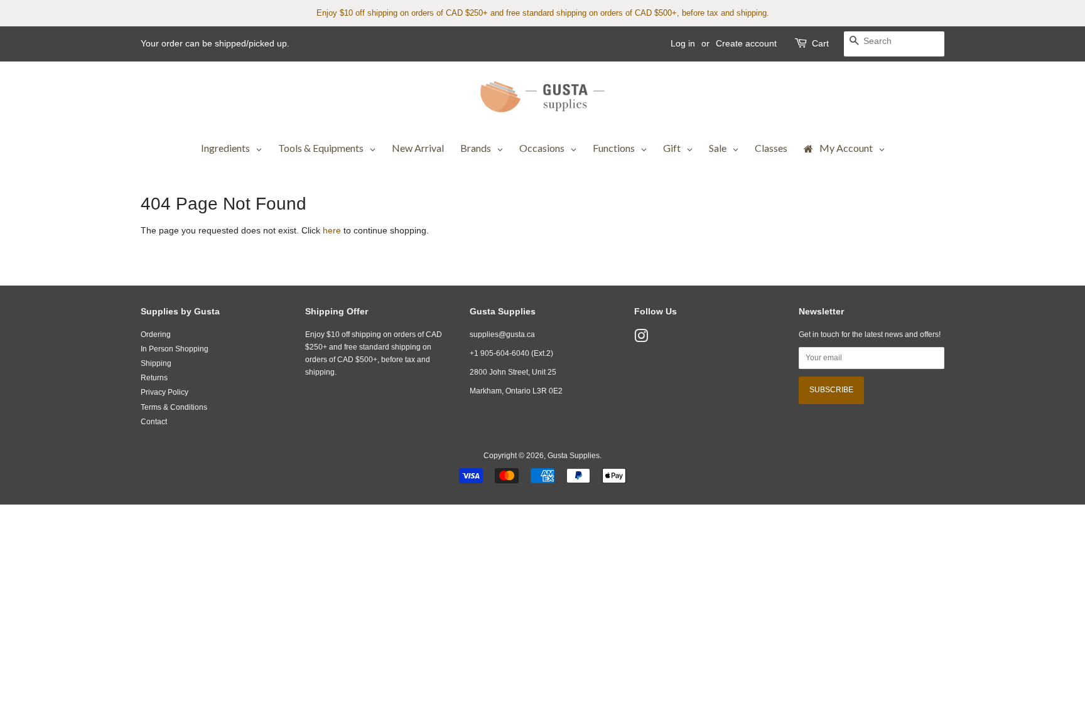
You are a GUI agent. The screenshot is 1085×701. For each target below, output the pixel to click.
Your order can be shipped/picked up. (215, 43)
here (332, 230)
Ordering (156, 334)
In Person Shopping (174, 349)
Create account (746, 43)
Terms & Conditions (174, 407)
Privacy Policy (164, 392)
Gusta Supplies (574, 455)
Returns (154, 377)
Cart (820, 43)
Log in (683, 43)
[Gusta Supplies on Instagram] (641, 338)
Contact (154, 421)
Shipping (156, 363)
